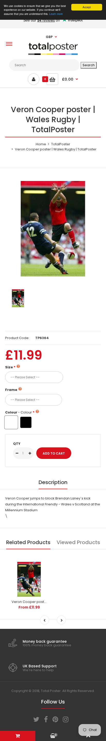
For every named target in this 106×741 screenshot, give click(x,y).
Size (9, 367)
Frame (11, 389)
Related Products (28, 542)
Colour (18, 412)
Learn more (56, 14)
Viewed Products (78, 542)
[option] (53, 228)
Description (53, 482)
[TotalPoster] (53, 53)
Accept (87, 7)
